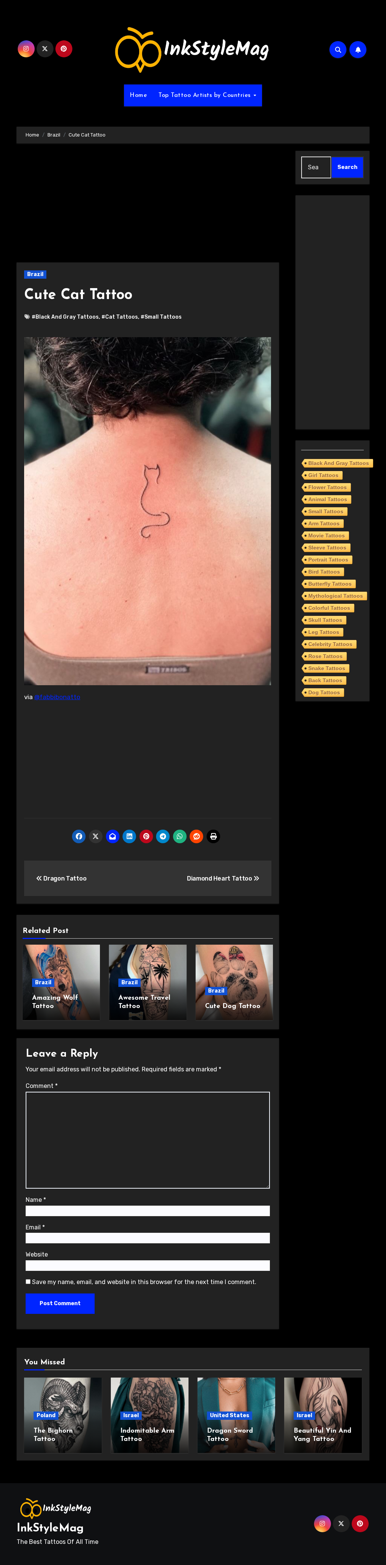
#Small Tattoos (161, 317)
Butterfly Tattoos (330, 584)
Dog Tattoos (324, 692)
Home (138, 95)
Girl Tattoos (323, 475)
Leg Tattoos (323, 632)
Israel (131, 1415)
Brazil (35, 274)
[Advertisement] (149, 206)
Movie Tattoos (326, 535)
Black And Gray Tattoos (338, 463)
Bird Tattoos (324, 572)
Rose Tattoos (325, 656)
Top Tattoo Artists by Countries (205, 95)
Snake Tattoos (326, 668)
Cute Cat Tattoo (78, 295)
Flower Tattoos (327, 487)
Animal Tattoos (327, 499)
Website (37, 1254)
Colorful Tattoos (329, 608)
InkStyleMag (50, 1528)
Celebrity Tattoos (330, 644)
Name (36, 1199)
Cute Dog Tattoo (232, 1006)
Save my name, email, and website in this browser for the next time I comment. (144, 1282)
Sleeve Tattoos (327, 548)
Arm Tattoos (324, 523)
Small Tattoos (325, 511)
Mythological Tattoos (335, 596)
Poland (46, 1415)
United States (229, 1415)
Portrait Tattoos (328, 560)
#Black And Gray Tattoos (65, 317)
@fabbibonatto (57, 697)
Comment (42, 1085)
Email (35, 1227)
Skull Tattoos (325, 620)
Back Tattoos (325, 680)
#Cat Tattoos (119, 317)
